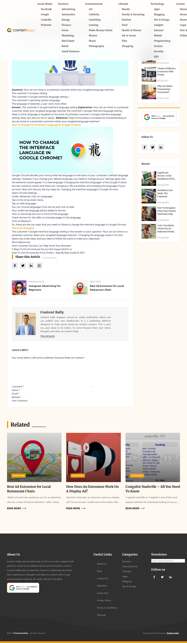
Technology (157, 3)
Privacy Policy (104, 600)
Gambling (95, 19)
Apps (157, 9)
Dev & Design (162, 19)
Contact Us (102, 578)
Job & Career (129, 35)
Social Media (44, 3)
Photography (96, 46)
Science (158, 46)
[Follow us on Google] (159, 117)
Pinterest (46, 24)
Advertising (68, 9)
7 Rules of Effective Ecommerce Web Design (166, 71)
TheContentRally (20, 633)
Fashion (126, 19)
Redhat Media (173, 633)
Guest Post (102, 592)
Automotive (68, 14)
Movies (93, 35)
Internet (159, 30)
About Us (102, 563)
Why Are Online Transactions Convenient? (165, 89)
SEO (156, 56)
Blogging (159, 14)
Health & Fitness (131, 30)
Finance (66, 24)
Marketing (68, 35)
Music (92, 40)
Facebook (46, 9)
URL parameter (77, 185)
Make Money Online (100, 30)
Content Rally (52, 312)
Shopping (127, 46)
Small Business (70, 51)
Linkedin (46, 19)
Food (124, 24)
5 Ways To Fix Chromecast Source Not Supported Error (42, 249)
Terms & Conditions (107, 607)
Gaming (93, 24)
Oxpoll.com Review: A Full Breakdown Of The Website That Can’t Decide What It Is (166, 178)
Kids (124, 40)
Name (16, 389)
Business (63, 3)
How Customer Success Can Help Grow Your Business (41, 245)
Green (65, 30)
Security (159, 51)
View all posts (47, 335)
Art (90, 9)
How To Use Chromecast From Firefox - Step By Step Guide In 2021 (48, 252)
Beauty (126, 9)
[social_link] (144, 147)
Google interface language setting (103, 110)
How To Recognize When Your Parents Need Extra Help (166, 211)
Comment (18, 386)
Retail (65, 46)
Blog (99, 570)
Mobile (158, 35)
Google (45, 14)
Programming (162, 40)
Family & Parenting (133, 14)
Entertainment (94, 3)
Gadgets (158, 24)
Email (15, 393)
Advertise (102, 585)
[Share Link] (15, 266)
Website (16, 396)
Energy (66, 19)
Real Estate (68, 40)
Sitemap (101, 614)
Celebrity (94, 14)
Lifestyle (123, 3)
